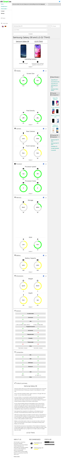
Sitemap (2, 13)
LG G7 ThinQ (38, 41)
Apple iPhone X (54, 79)
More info (43, 4)
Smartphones (4, 6)
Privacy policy (17, 456)
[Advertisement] (36, 14)
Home (2, 4)
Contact (2, 11)
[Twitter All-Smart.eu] (59, 1)
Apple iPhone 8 (54, 83)
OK (46, 4)
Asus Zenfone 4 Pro (55, 81)
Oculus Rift (53, 150)
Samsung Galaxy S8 (22, 41)
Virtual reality (4, 8)
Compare (31, 33)
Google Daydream (55, 148)
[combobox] (30, 26)
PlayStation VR (54, 146)
